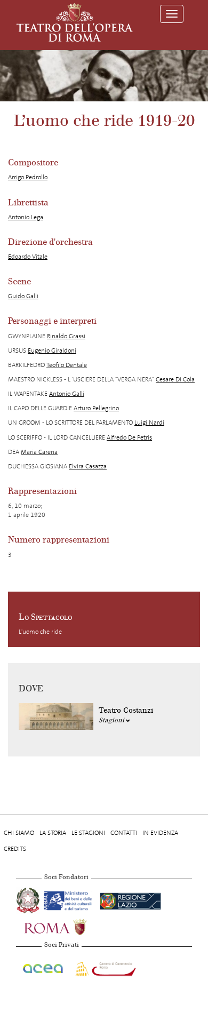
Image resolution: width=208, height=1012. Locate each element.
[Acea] (43, 966)
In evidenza (160, 832)
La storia (52, 832)
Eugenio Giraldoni (52, 350)
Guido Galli (23, 296)
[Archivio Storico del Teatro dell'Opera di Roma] (75, 22)
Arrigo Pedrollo (27, 177)
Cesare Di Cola (175, 379)
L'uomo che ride (40, 631)
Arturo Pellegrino (96, 408)
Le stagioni (88, 832)
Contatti (123, 832)
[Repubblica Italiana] (29, 899)
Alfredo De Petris (129, 437)
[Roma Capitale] (69, 925)
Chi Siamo (19, 832)
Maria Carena (39, 452)
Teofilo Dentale (66, 365)
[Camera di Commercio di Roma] (104, 966)
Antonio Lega (25, 217)
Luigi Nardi (149, 422)
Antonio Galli (66, 393)
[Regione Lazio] (130, 899)
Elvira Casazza (88, 466)
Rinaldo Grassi (66, 336)
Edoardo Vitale (27, 256)
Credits (15, 848)
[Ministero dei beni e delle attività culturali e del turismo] (70, 899)
